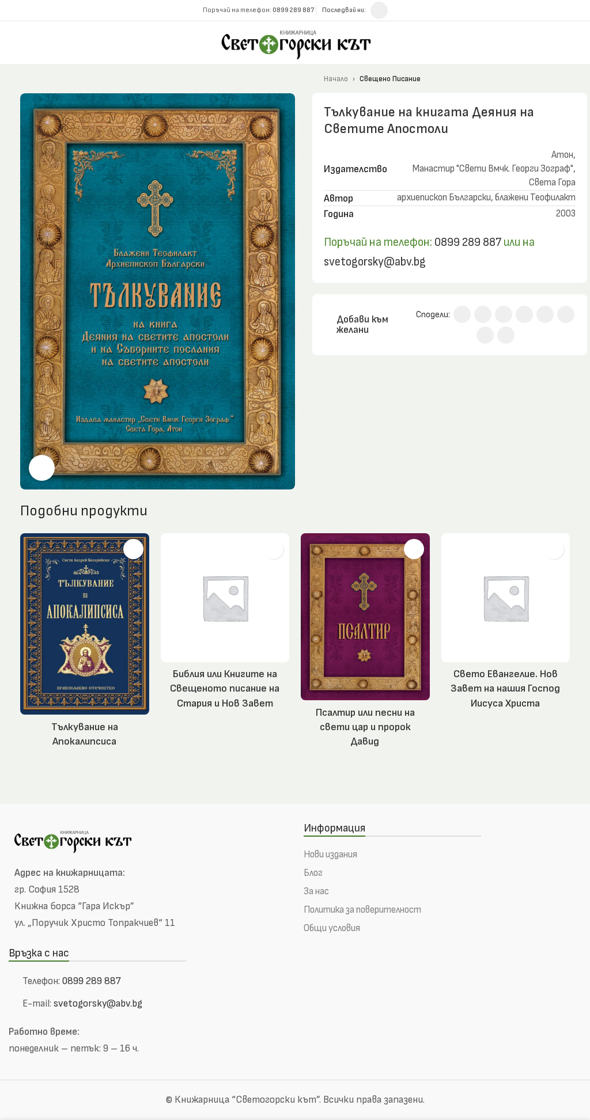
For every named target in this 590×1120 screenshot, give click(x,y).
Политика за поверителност (362, 910)
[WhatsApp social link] (565, 314)
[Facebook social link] (379, 10)
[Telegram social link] (485, 335)
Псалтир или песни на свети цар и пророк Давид (365, 727)
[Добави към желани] (133, 549)
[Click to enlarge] (42, 468)
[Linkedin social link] (545, 314)
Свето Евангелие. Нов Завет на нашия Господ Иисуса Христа (505, 688)
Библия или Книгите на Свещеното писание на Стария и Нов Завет (224, 688)
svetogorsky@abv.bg (375, 262)
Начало (336, 78)
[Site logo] (295, 42)
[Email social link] (503, 314)
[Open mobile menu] (576, 42)
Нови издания (330, 854)
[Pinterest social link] (524, 314)
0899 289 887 (466, 242)
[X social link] (482, 314)
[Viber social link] (506, 335)
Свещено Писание (390, 78)
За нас (316, 891)
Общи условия (332, 928)
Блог (313, 873)
